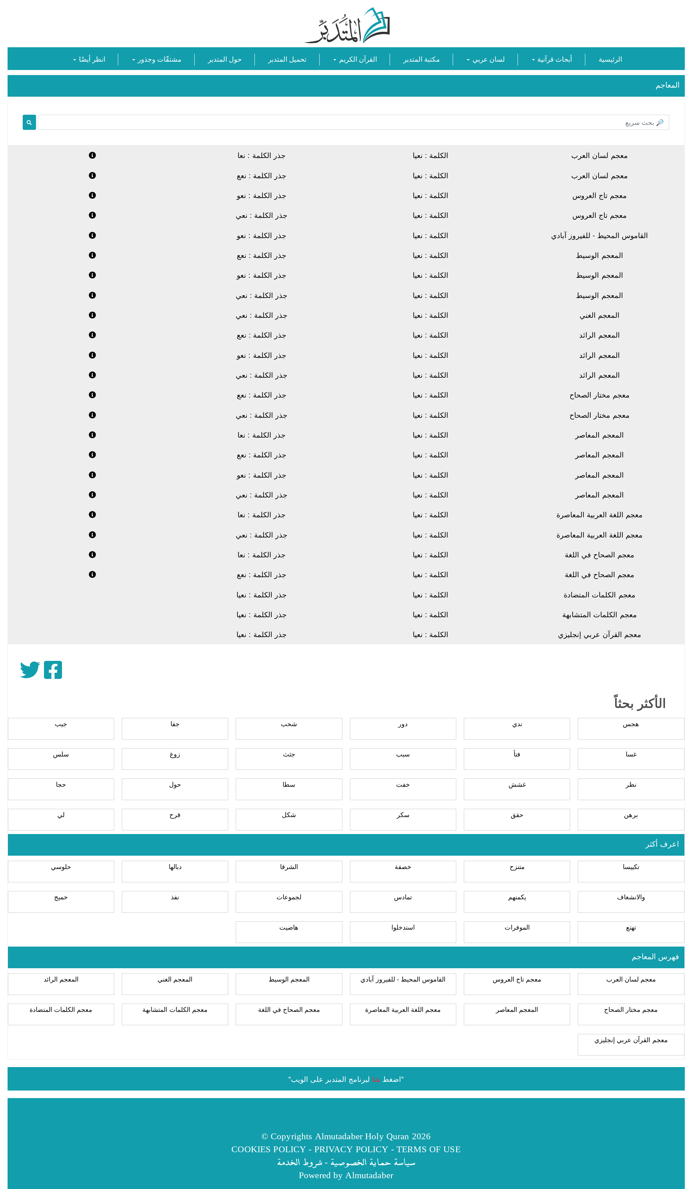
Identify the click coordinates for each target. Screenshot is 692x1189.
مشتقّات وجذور (158, 58)
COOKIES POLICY (268, 1148)
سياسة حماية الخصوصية (372, 1161)
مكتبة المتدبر (421, 58)
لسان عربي (487, 58)
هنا (376, 1079)
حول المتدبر (225, 58)
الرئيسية (610, 58)
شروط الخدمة (299, 1161)
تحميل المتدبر (287, 58)
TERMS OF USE (428, 1148)
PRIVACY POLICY (351, 1148)
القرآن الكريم (357, 58)
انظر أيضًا (91, 58)
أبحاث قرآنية (554, 58)
